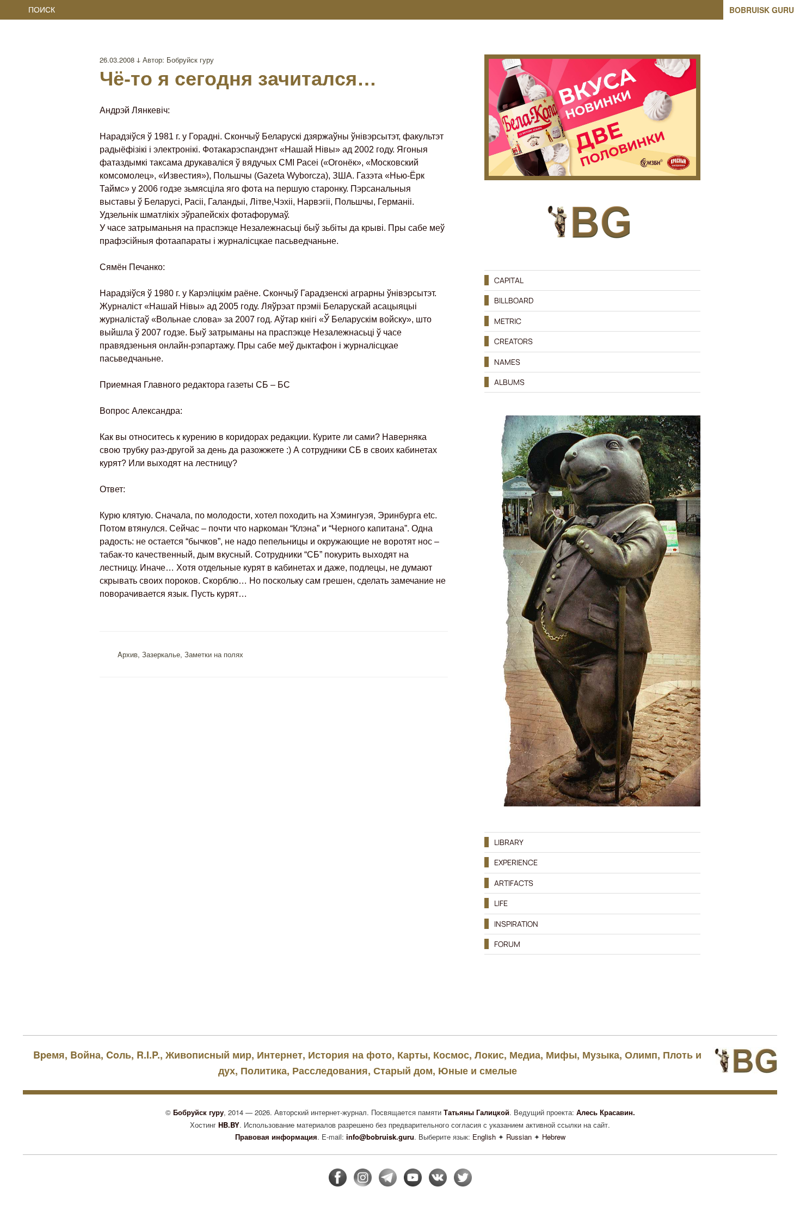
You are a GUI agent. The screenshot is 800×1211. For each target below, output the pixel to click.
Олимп (641, 1055)
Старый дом (403, 1070)
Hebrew (553, 1137)
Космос (451, 1055)
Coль (118, 1055)
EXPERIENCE (516, 862)
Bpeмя (49, 1055)
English (484, 1137)
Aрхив (128, 654)
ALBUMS (509, 382)
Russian (519, 1137)
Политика (264, 1070)
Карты (412, 1055)
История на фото (350, 1055)
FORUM (507, 944)
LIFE (501, 903)
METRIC (507, 321)
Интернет (280, 1055)
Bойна (85, 1055)
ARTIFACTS (513, 883)
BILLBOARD (513, 300)
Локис (489, 1055)
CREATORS (513, 341)
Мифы (561, 1055)
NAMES (507, 362)
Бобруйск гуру (190, 59)
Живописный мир (208, 1055)
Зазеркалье (161, 654)
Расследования (330, 1070)
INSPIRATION (516, 924)
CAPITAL (509, 280)
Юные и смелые (477, 1070)
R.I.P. (148, 1055)
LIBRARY (509, 842)
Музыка (600, 1055)
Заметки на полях (213, 654)
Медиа (524, 1055)
